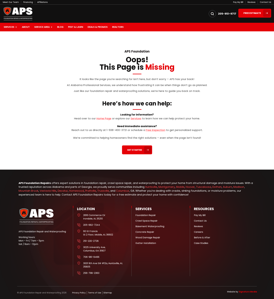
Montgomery (166, 187)
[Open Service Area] (51, 27)
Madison (238, 187)
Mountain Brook (28, 191)
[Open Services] (16, 27)
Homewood (76, 191)
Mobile (180, 187)
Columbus (122, 191)
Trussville (103, 191)
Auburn (227, 187)
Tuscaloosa (203, 187)
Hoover (190, 187)
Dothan (217, 187)
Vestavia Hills (48, 191)
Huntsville (151, 187)
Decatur (63, 191)
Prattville (90, 191)
